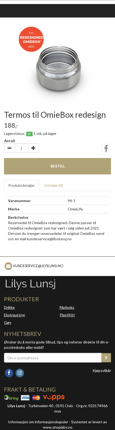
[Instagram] (20, 372)
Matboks (67, 307)
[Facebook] (9, 372)
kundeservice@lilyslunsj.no (38, 266)
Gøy (7, 322)
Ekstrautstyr (14, 315)
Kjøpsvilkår (102, 370)
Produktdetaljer (21, 185)
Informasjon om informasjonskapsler (38, 422)
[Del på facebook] (106, 150)
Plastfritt (67, 315)
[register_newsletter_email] (106, 357)
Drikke (9, 307)
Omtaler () (53, 185)
